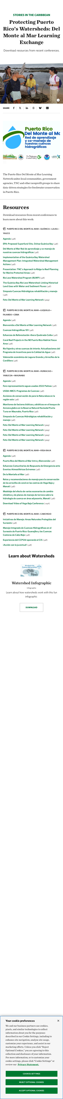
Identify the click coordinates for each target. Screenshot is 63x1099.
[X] (20, 108)
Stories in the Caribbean (31, 15)
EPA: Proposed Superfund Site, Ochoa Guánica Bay (28, 243)
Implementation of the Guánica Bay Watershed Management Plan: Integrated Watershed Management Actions (30, 261)
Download (31, 607)
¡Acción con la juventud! (15, 544)
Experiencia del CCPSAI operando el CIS (23, 540)
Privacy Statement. (28, 1064)
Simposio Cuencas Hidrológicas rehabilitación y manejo (30, 291)
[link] (31, 265)
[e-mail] (47, 108)
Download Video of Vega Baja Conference (23, 503)
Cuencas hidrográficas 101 (16, 330)
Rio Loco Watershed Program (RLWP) (21, 277)
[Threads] (33, 108)
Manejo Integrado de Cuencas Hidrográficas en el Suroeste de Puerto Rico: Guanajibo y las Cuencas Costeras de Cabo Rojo (27, 531)
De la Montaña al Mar (14, 474)
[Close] (58, 1020)
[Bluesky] (40, 108)
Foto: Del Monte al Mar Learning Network (23, 299)
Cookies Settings (31, 1074)
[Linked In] (27, 108)
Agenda (7, 238)
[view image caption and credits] (58, 99)
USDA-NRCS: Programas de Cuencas (21, 391)
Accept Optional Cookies (31, 1090)
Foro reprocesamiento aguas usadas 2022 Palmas (27, 386)
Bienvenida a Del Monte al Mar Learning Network (27, 325)
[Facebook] (13, 108)
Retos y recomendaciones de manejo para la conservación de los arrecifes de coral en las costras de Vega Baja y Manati (31, 483)
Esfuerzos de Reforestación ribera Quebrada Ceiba (28, 335)
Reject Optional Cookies (31, 1082)
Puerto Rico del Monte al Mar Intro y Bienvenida (27, 460)
